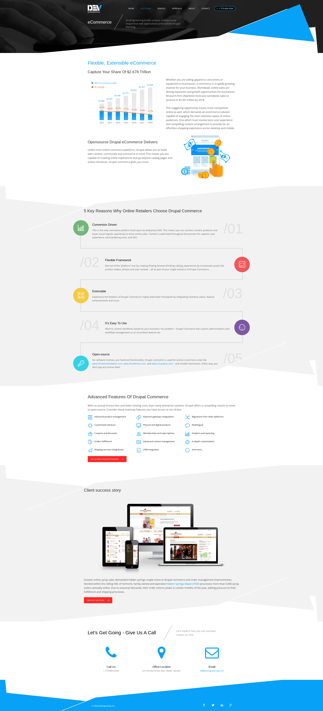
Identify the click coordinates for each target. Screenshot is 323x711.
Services (161, 8)
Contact (205, 8)
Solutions (146, 8)
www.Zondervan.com (134, 363)
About (192, 8)
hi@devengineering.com (212, 670)
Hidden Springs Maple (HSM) (182, 583)
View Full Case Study (95, 600)
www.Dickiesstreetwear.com (107, 363)
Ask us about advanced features (104, 459)
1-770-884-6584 (226, 8)
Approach (177, 8)
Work (131, 8)
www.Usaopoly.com (162, 363)
